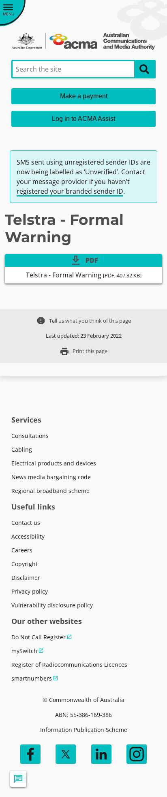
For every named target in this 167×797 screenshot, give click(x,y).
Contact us (25, 522)
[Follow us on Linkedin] (101, 754)
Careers (21, 550)
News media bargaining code (51, 477)
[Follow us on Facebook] (30, 754)
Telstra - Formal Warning (83, 275)
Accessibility (28, 536)
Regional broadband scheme (50, 491)
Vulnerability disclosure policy (52, 605)
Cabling (21, 449)
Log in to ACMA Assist (83, 118)
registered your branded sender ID (70, 191)
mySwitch (24, 651)
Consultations (30, 436)
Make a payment (83, 96)
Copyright (24, 564)
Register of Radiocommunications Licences (69, 664)
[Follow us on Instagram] (136, 754)
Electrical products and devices (53, 463)
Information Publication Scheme (83, 730)
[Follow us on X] (66, 754)
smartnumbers (31, 678)
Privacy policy (29, 591)
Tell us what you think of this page (83, 321)
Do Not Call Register (38, 637)
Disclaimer (25, 577)
